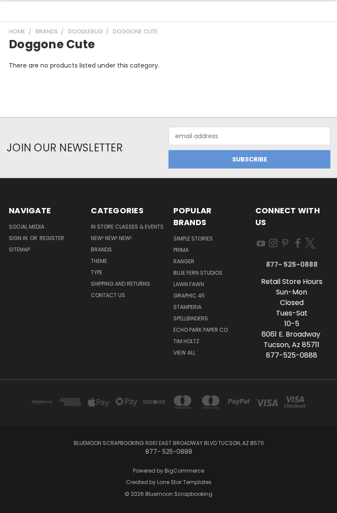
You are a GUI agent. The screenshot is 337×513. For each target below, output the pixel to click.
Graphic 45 (189, 295)
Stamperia (187, 307)
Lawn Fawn (188, 284)
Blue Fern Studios (197, 272)
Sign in (19, 238)
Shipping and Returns (120, 283)
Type (96, 272)
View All (184, 352)
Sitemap (19, 249)
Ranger (183, 261)
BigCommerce (184, 470)
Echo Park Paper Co (200, 330)
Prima (181, 250)
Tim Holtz (186, 341)
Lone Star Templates (184, 482)
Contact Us (108, 295)
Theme (99, 261)
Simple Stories (193, 238)
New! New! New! (111, 238)
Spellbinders (190, 318)
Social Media (26, 226)
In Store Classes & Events (127, 226)
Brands (101, 249)
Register (51, 238)
